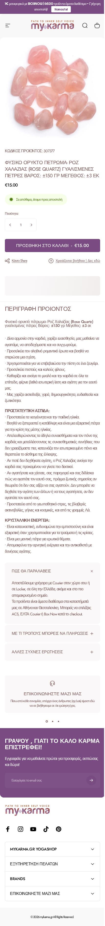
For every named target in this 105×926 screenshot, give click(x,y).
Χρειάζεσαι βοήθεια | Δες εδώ (78, 261)
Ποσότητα (11, 213)
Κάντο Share (19, 260)
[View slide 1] (45, 741)
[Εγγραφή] (88, 799)
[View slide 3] (57, 741)
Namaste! (61, 9)
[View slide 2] (51, 741)
